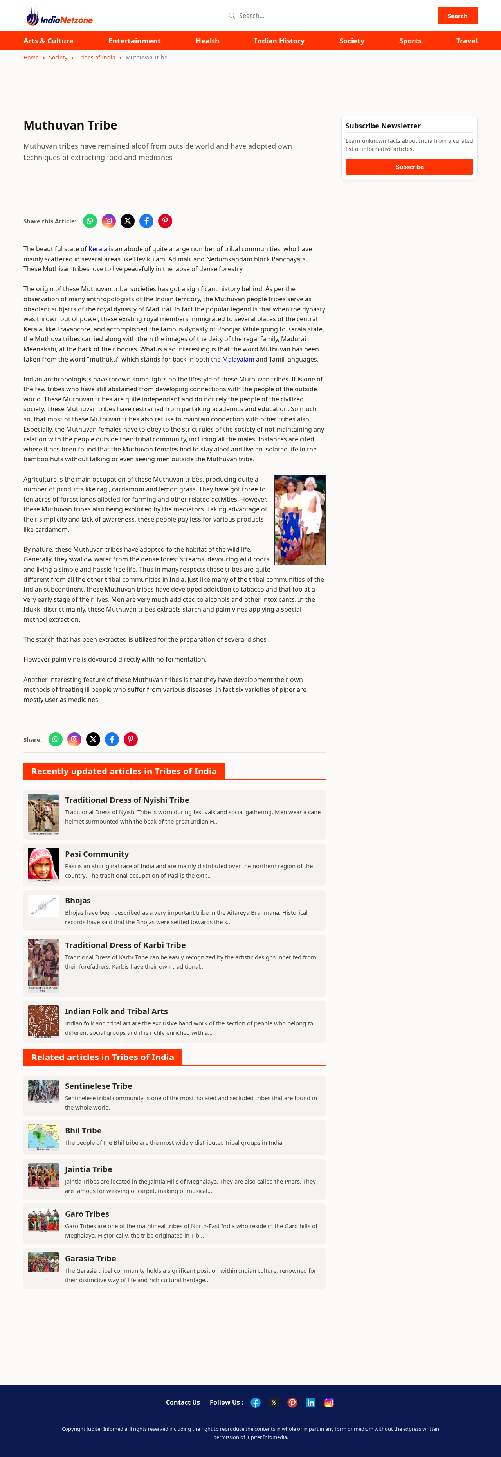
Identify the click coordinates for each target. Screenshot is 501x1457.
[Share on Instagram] (109, 221)
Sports (410, 41)
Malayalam (238, 359)
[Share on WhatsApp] (90, 221)
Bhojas (78, 900)
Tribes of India (96, 57)
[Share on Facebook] (146, 221)
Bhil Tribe (83, 1130)
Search (458, 16)
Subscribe (410, 167)
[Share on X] (128, 221)
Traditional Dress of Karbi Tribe (125, 945)
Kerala (97, 249)
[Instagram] (329, 1402)
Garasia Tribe (90, 1258)
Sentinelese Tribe (98, 1086)
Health (208, 41)
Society (351, 41)
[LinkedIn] (311, 1402)
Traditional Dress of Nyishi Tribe (127, 800)
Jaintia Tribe (88, 1169)
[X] (274, 1402)
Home (31, 57)
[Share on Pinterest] (165, 221)
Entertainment (134, 41)
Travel (467, 41)
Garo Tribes (87, 1214)
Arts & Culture (48, 41)
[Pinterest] (292, 1402)
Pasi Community (97, 854)
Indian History (279, 41)
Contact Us (183, 1402)
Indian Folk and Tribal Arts (116, 1011)
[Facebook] (255, 1402)
